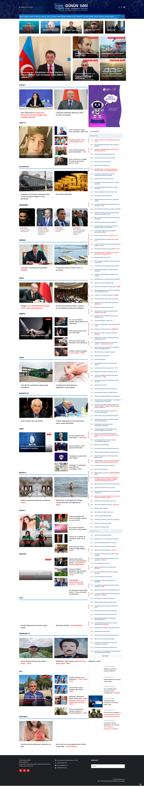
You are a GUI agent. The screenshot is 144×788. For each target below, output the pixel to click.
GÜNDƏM (26, 16)
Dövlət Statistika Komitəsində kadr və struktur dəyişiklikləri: (105, 623)
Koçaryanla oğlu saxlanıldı (101, 469)
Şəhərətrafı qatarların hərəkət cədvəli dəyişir (105, 610)
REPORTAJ (53, 16)
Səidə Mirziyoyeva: (34, 115)
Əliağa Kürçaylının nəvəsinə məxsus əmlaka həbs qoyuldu (106, 200)
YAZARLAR (85, 16)
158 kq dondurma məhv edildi (101, 355)
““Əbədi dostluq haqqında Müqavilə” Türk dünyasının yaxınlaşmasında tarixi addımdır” (107, 400)
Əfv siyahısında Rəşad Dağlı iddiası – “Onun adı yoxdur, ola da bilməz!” (78, 592)
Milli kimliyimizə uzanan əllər (107, 473)
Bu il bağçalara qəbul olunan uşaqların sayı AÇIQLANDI (105, 581)
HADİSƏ (96, 16)
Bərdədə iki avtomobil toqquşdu (105, 550)
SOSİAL (73, 16)
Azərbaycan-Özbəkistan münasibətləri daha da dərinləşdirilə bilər (114, 29)
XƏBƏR (95, 60)
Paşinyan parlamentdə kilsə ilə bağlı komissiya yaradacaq (106, 270)
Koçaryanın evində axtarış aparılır (102, 523)
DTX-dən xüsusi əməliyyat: (112, 714)
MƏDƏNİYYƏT (79, 16)
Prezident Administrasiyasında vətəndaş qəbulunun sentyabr (107, 244)
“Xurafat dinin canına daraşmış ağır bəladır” (76, 689)
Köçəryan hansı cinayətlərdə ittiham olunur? (107, 286)
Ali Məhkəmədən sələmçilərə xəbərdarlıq (104, 465)
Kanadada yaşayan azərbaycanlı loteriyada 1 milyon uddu (111, 702)
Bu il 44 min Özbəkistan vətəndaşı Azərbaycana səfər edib (106, 572)
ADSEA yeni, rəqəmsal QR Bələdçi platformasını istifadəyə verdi (106, 316)
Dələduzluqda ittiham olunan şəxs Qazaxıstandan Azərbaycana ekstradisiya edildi (106, 213)
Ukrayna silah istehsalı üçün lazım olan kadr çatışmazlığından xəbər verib (105, 440)
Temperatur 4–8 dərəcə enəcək (106, 329)
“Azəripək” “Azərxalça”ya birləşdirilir (106, 295)
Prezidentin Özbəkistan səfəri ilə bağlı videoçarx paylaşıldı (106, 554)
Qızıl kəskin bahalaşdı (64, 194)
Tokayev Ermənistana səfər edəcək (103, 576)
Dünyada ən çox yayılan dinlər (101, 527)
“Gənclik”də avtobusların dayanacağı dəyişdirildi (106, 265)
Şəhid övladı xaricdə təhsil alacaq (35, 154)
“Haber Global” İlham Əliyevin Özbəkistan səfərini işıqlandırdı (106, 586)
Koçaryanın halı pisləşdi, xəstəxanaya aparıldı (105, 371)
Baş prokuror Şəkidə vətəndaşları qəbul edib (106, 333)
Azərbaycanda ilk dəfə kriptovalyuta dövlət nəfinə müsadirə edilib (92, 29)
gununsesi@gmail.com (62, 765)
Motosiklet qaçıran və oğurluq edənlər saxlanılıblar (107, 279)
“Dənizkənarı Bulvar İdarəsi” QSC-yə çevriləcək (106, 298)
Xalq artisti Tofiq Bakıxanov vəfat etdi (35, 421)
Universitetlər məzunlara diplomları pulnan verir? (106, 448)
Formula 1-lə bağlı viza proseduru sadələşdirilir (106, 303)
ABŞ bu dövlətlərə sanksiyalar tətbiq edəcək (105, 602)
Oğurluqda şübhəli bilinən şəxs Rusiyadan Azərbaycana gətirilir (104, 619)
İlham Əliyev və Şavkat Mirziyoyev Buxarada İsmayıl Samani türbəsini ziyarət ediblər (107, 651)
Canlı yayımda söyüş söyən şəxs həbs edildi (105, 542)
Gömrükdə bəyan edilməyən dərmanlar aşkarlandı (106, 627)
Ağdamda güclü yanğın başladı (102, 631)
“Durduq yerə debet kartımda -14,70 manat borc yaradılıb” (106, 343)
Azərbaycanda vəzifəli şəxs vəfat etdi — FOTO (106, 368)
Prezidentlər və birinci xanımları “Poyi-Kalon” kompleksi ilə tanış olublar (105, 643)
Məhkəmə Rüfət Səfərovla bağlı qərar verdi (50, 30)
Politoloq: (106, 253)
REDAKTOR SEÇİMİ (61, 16)
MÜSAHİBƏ (68, 16)
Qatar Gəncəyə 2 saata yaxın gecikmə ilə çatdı (106, 311)
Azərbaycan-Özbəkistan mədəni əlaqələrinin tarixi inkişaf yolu (107, 205)
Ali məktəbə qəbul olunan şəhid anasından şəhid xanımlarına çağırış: (107, 406)
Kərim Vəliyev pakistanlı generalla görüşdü (107, 248)
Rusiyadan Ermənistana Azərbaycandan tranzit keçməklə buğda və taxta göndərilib (35, 196)
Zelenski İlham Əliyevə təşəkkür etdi (103, 320)
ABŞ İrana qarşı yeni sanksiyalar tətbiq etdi (105, 546)
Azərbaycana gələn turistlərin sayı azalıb (104, 487)
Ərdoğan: (106, 150)
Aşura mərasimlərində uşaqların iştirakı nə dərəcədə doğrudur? (78, 711)
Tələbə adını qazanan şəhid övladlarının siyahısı (106, 415)
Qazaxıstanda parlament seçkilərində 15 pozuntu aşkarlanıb (106, 183)
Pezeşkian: (106, 140)
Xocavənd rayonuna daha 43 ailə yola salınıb (105, 388)
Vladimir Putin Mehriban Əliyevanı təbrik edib (105, 192)
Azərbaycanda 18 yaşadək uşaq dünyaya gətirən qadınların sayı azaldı (106, 338)
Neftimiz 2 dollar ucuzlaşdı (101, 508)
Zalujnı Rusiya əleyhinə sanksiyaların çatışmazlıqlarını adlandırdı (103, 425)
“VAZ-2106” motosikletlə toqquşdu (106, 504)
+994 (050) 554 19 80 (62, 762)
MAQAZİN (107, 16)
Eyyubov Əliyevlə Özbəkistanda (69, 30)
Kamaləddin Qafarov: (106, 479)
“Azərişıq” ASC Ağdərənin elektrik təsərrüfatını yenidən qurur (106, 376)
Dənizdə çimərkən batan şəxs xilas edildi (104, 158)
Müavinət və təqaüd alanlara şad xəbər (35, 385)
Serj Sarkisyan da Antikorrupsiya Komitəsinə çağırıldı (105, 364)
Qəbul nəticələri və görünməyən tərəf (103, 512)
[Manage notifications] (140, 785)
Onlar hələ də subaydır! (35, 541)
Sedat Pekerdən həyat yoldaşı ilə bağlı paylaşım (78, 548)
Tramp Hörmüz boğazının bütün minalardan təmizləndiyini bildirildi (105, 231)
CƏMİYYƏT (43, 16)
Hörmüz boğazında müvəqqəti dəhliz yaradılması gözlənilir (106, 145)
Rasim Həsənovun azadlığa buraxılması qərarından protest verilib (78, 161)
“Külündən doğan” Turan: (106, 461)
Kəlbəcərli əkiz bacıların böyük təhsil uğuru (106, 435)
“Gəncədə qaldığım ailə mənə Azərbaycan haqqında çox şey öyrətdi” (78, 518)
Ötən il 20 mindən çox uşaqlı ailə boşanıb (104, 352)
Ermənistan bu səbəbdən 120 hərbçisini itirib (105, 647)
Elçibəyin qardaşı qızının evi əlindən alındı (105, 567)
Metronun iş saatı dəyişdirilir (101, 444)
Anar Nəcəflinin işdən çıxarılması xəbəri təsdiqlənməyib (112, 691)
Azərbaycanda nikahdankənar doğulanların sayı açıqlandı (106, 275)
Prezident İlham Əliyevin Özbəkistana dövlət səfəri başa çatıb (107, 594)
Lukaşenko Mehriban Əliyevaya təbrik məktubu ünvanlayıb (106, 188)
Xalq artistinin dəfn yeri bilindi (102, 563)
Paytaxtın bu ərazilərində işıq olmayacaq (104, 154)
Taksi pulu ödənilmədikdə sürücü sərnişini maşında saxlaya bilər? (107, 492)
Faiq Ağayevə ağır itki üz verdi (67, 421)
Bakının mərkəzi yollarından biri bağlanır (104, 638)
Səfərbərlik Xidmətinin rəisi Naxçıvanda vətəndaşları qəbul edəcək (85, 76)
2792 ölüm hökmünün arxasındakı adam (106, 240)
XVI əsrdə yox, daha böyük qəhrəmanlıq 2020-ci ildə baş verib (35, 574)
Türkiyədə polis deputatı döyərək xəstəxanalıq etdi (107, 396)
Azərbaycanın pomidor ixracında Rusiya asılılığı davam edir (106, 381)
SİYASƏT (31, 16)
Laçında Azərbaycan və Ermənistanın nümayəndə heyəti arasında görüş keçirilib (106, 348)
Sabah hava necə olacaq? (100, 385)
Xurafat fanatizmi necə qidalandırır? (78, 679)
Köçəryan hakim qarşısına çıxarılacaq (103, 178)
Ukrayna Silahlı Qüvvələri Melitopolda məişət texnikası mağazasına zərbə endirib (105, 429)
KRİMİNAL (91, 16)
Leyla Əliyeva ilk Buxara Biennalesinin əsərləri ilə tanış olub (106, 559)
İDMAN (49, 434)
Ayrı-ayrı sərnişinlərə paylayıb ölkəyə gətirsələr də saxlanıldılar (78, 321)
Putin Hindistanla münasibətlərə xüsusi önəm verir (106, 452)
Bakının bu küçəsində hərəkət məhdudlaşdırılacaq (106, 590)
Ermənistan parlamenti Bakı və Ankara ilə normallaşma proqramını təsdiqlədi (104, 174)
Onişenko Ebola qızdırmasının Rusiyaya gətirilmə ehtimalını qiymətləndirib (106, 420)
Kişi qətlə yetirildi (69, 625)
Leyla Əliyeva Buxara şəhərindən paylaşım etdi (106, 606)
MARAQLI (112, 16)
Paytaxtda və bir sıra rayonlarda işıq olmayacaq (106, 538)
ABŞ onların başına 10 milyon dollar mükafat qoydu (107, 483)
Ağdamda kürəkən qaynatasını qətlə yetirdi (105, 500)
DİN (49, 677)
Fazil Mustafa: (76, 582)
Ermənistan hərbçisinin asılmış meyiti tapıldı (105, 222)
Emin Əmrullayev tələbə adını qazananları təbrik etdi (107, 209)
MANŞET (22, 16)
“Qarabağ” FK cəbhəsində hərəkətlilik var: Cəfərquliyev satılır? (77, 467)
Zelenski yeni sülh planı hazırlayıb (102, 515)
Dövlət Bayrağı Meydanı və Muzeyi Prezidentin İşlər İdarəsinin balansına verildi (107, 291)
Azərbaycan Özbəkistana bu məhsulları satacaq (106, 635)
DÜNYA (48, 16)
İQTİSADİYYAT (37, 16)
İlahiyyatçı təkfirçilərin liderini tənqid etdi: (78, 700)
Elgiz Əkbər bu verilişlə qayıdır (102, 165)
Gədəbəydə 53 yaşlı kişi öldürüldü (34, 335)
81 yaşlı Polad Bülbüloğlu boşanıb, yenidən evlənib (107, 325)
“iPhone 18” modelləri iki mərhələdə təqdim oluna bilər (77, 538)
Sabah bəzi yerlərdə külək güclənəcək (103, 282)
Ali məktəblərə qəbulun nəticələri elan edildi (105, 614)
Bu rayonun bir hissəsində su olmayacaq (104, 598)
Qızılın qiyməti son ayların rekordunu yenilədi (105, 392)
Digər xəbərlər (105, 655)
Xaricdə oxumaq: (106, 235)
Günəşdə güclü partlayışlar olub (102, 257)
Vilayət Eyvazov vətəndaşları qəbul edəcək (29, 30)
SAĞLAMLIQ (101, 16)
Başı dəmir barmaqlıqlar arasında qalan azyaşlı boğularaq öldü (106, 456)
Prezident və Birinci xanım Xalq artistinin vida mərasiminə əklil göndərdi (105, 411)
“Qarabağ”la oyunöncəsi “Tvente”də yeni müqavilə (106, 519)
